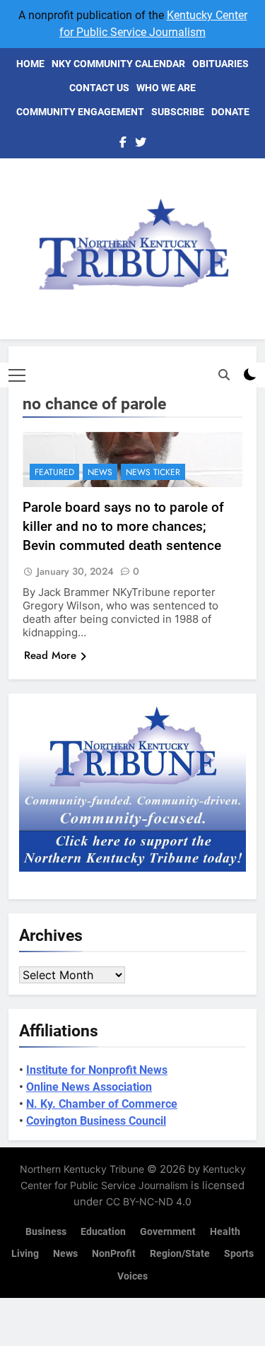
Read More (50, 655)
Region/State (180, 1254)
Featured (54, 472)
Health (225, 1232)
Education (103, 1232)
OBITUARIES (220, 63)
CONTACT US (99, 87)
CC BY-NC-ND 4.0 (149, 1201)
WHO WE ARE (166, 87)
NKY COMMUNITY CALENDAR (118, 63)
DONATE (230, 111)
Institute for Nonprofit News (96, 1070)
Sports (239, 1254)
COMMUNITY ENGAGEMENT (80, 111)
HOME (30, 63)
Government (168, 1232)
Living (25, 1254)
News (100, 472)
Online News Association (89, 1087)
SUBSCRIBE (177, 111)
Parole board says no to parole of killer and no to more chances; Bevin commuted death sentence (123, 526)
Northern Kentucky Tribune (82, 1169)
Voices (132, 1276)
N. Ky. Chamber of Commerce (101, 1104)
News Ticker (153, 472)
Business (45, 1232)
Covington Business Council (96, 1121)
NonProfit (114, 1254)
